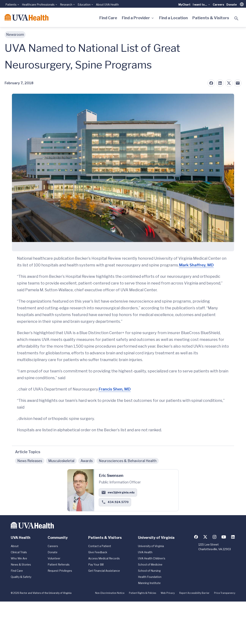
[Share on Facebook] (211, 83)
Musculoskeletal (61, 461)
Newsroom (15, 35)
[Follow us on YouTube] (223, 537)
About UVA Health (107, 4)
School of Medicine (150, 564)
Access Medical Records (104, 558)
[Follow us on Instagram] (214, 537)
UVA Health (145, 552)
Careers (218, 4)
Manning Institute (149, 583)
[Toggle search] (236, 18)
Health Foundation (149, 576)
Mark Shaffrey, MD (196, 265)
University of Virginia (151, 546)
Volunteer (54, 558)
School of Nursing (149, 570)
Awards (87, 461)
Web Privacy (168, 593)
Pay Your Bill (96, 564)
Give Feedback (97, 552)
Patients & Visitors (210, 18)
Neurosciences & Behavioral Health (127, 461)
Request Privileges (60, 570)
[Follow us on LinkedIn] (233, 537)
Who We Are (19, 558)
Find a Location (173, 18)
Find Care (108, 18)
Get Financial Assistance (104, 570)
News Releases (29, 461)
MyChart (184, 4)
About (15, 546)
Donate (231, 4)
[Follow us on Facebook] (196, 537)
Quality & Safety (21, 576)
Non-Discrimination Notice (109, 593)
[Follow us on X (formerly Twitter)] (205, 537)
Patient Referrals (59, 564)
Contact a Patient (99, 546)
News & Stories (21, 564)
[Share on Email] (237, 83)
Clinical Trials (19, 552)
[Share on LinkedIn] (220, 83)
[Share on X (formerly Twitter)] (229, 83)
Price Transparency (224, 593)
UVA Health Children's (151, 558)
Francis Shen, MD (115, 389)
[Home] (26, 17)
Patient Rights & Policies (142, 593)
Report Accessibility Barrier (194, 593)
